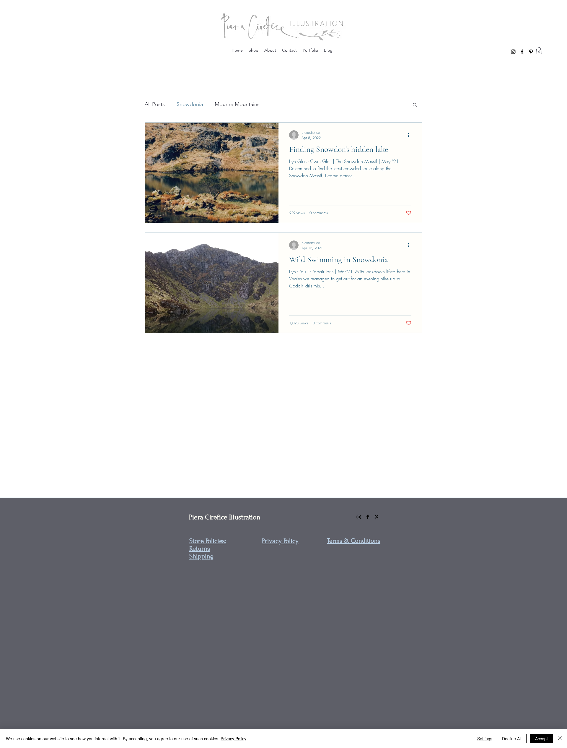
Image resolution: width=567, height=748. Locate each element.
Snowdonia (190, 104)
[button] (539, 50)
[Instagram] (513, 52)
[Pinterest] (531, 52)
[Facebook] (522, 52)
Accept (541, 739)
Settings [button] (484, 739)
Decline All (512, 739)
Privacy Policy (233, 739)
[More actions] (410, 135)
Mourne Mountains (237, 104)
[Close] (559, 738)
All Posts (155, 104)
